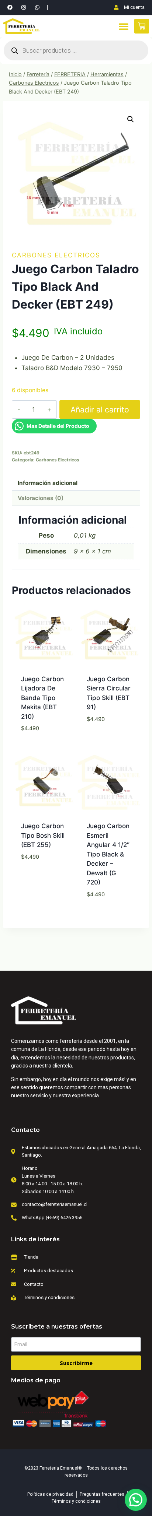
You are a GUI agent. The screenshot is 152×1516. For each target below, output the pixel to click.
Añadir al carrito (99, 409)
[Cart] (141, 26)
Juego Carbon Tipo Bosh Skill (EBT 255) (43, 835)
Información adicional (47, 482)
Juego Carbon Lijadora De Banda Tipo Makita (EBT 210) (42, 697)
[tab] (76, 483)
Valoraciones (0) (40, 498)
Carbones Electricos (56, 255)
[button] (123, 26)
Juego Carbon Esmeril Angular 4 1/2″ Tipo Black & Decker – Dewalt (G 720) (108, 854)
